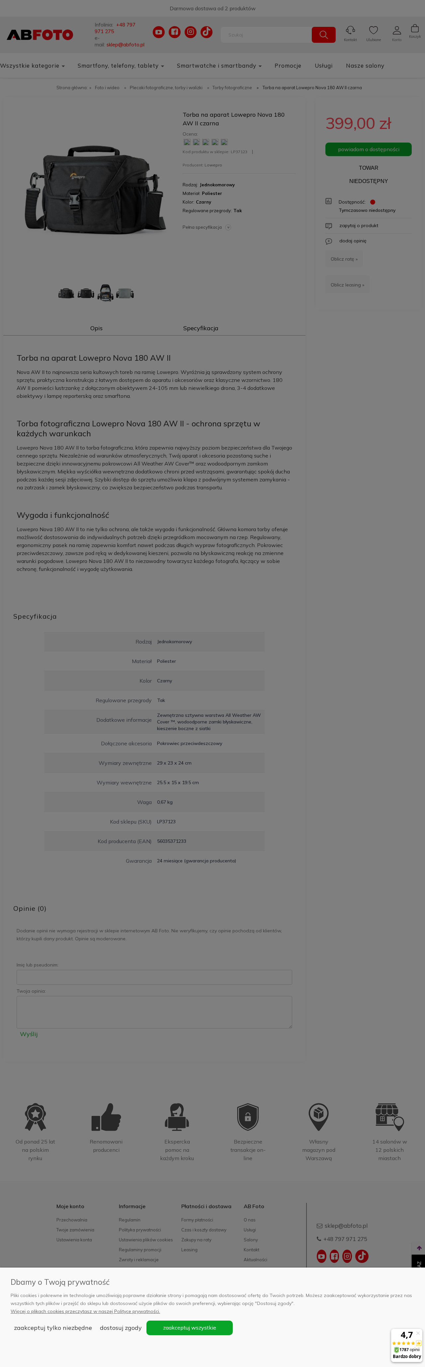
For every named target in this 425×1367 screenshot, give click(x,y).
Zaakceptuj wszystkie (189, 1327)
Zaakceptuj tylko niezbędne (53, 1328)
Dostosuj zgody (121, 1328)
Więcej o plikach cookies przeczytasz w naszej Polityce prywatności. (85, 1311)
